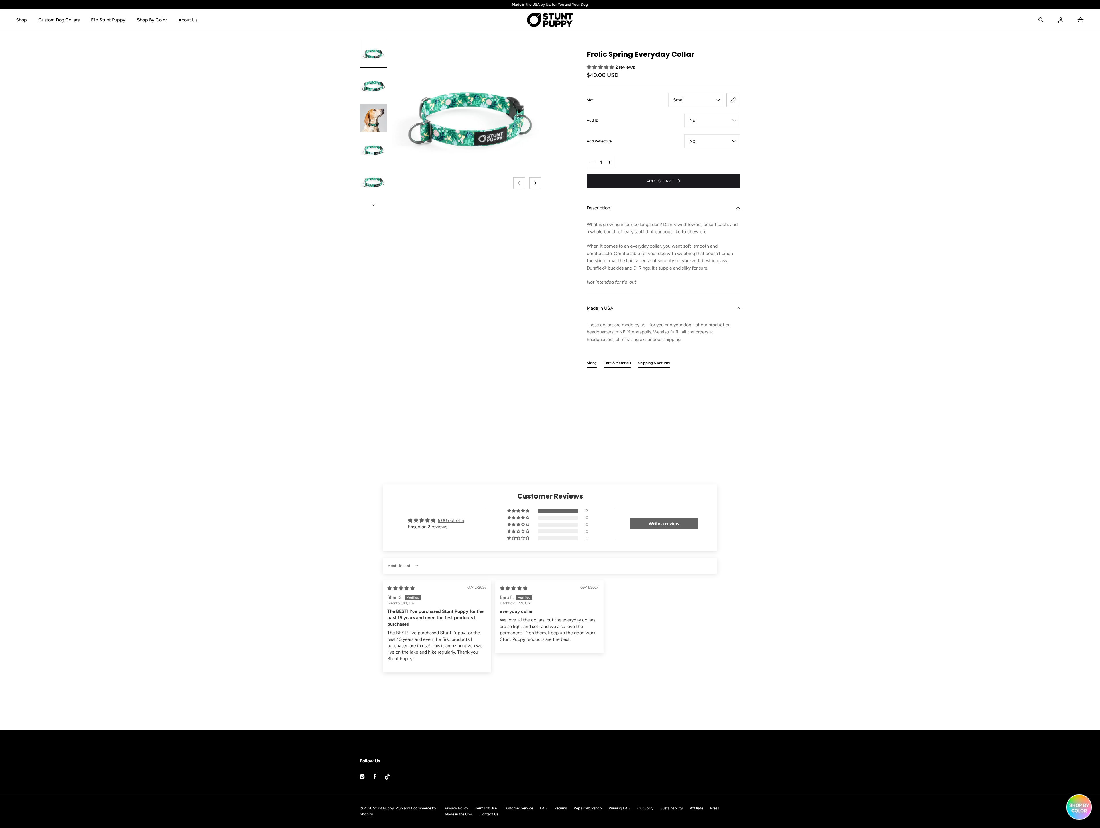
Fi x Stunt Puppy (108, 20)
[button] (1041, 20)
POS (399, 808)
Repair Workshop (588, 808)
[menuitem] (373, 54)
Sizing (592, 363)
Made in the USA (459, 814)
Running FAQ (619, 808)
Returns (560, 808)
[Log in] (1060, 20)
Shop (21, 20)
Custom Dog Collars (59, 20)
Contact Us (489, 814)
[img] (401, 588)
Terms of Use (486, 808)
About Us (187, 20)
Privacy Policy (456, 808)
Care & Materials (617, 363)
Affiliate (696, 808)
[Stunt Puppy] (550, 20)
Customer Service (518, 808)
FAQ (543, 808)
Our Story (645, 808)
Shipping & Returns (654, 363)
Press (714, 808)
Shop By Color (152, 20)
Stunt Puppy (383, 808)
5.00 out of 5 (451, 520)
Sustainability (671, 808)
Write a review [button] (664, 523)
